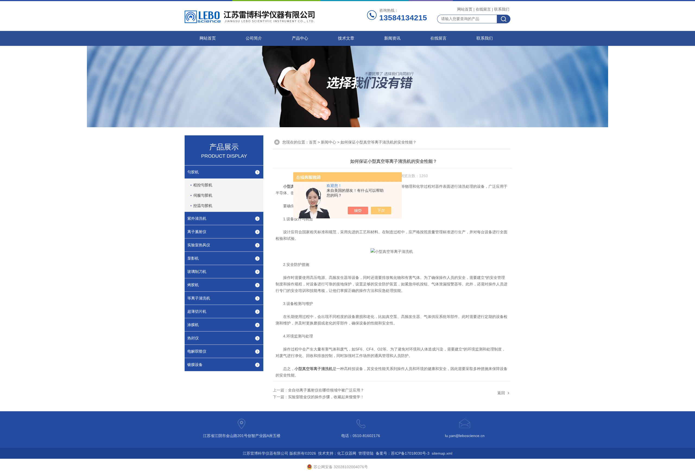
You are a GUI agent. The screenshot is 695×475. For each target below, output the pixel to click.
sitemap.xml (442, 453)
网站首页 (464, 9)
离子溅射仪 (196, 231)
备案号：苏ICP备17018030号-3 (402, 453)
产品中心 (300, 38)
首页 (313, 142)
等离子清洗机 (198, 298)
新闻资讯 (392, 38)
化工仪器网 (346, 453)
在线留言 (483, 9)
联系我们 (501, 9)
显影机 (193, 258)
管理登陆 (366, 453)
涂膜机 (193, 325)
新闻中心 (328, 142)
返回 (501, 393)
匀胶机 (193, 172)
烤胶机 (193, 285)
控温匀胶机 (202, 205)
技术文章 (346, 38)
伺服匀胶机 (202, 195)
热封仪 (193, 338)
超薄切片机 (196, 311)
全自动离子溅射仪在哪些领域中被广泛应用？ (326, 390)
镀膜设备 (195, 364)
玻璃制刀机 (196, 271)
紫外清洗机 (196, 218)
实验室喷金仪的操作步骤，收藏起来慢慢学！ (326, 397)
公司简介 (254, 38)
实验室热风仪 (198, 245)
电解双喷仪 (196, 351)
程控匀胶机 (202, 185)
